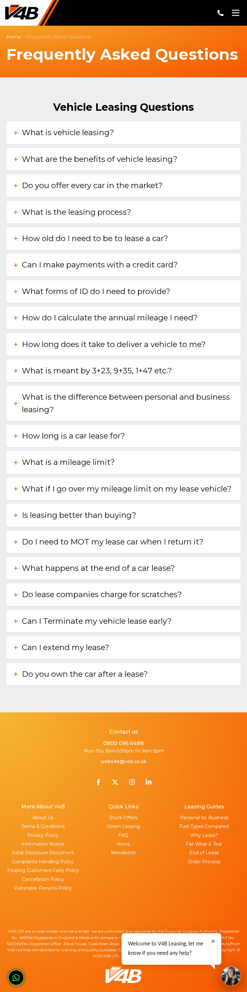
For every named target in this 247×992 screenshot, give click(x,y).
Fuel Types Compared (204, 826)
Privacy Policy (43, 835)
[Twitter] (115, 784)
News (123, 844)
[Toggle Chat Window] (231, 976)
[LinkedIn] (148, 784)
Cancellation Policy (43, 879)
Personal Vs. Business (204, 818)
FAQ (123, 835)
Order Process (204, 862)
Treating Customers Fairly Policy (43, 870)
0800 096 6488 (123, 743)
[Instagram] (132, 784)
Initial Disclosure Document (43, 853)
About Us (42, 818)
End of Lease (204, 853)
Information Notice (42, 844)
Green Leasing (123, 826)
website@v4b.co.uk (123, 761)
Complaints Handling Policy (43, 862)
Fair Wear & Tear (204, 844)
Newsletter (123, 853)
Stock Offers (123, 818)
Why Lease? (204, 835)
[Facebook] (98, 784)
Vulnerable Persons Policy (43, 888)
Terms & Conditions (43, 826)
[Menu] (235, 12)
